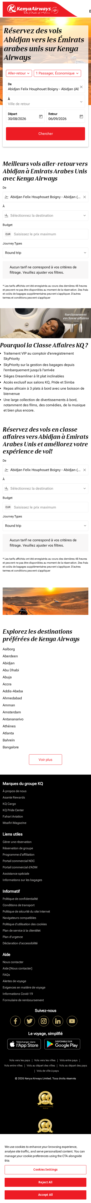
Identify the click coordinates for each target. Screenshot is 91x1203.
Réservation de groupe (18, 848)
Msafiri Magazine (14, 823)
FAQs (6, 974)
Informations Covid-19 (18, 993)
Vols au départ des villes (41, 1065)
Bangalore (11, 747)
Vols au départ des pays (73, 1065)
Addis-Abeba (13, 691)
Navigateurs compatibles (19, 918)
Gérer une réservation (17, 842)
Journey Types (12, 243)
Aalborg (9, 649)
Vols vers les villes (44, 1060)
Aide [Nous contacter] (17, 968)
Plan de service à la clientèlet (21, 930)
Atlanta (8, 733)
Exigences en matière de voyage (24, 987)
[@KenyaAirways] (29, 1021)
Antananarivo (13, 719)
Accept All (45, 1195)
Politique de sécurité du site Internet (26, 911)
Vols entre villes (13, 1065)
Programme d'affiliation (18, 854)
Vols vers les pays (19, 1060)
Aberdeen (10, 656)
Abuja (7, 677)
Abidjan (9, 663)
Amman (9, 705)
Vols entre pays (69, 1060)
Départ (12, 114)
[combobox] (45, 197)
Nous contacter (13, 962)
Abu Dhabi (11, 670)
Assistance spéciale (16, 873)
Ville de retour (19, 104)
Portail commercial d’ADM (20, 867)
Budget (7, 225)
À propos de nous (15, 791)
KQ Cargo (9, 804)
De (9, 84)
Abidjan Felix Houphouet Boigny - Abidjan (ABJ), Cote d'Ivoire (43, 89)
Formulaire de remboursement (23, 1000)
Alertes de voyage (14, 981)
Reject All (45, 1182)
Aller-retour (17, 73)
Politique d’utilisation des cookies (25, 924)
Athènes (9, 726)
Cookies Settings (45, 1169)
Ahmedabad (12, 698)
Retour (52, 114)
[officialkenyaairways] (43, 1021)
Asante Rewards (14, 797)
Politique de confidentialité (20, 898)
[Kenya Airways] (15, 1021)
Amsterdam (12, 712)
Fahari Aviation (13, 816)
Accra (7, 684)
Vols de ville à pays (48, 1070)
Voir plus (45, 760)
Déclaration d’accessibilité (20, 943)
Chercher (45, 134)
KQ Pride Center (13, 810)
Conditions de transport (18, 905)
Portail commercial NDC (19, 861)
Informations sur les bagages (22, 880)
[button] (57, 73)
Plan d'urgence (13, 937)
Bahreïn (9, 740)
